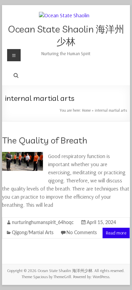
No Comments (81, 232)
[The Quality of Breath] (22, 155)
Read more (116, 233)
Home (86, 110)
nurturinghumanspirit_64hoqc (43, 222)
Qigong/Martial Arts (32, 232)
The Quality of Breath (44, 140)
